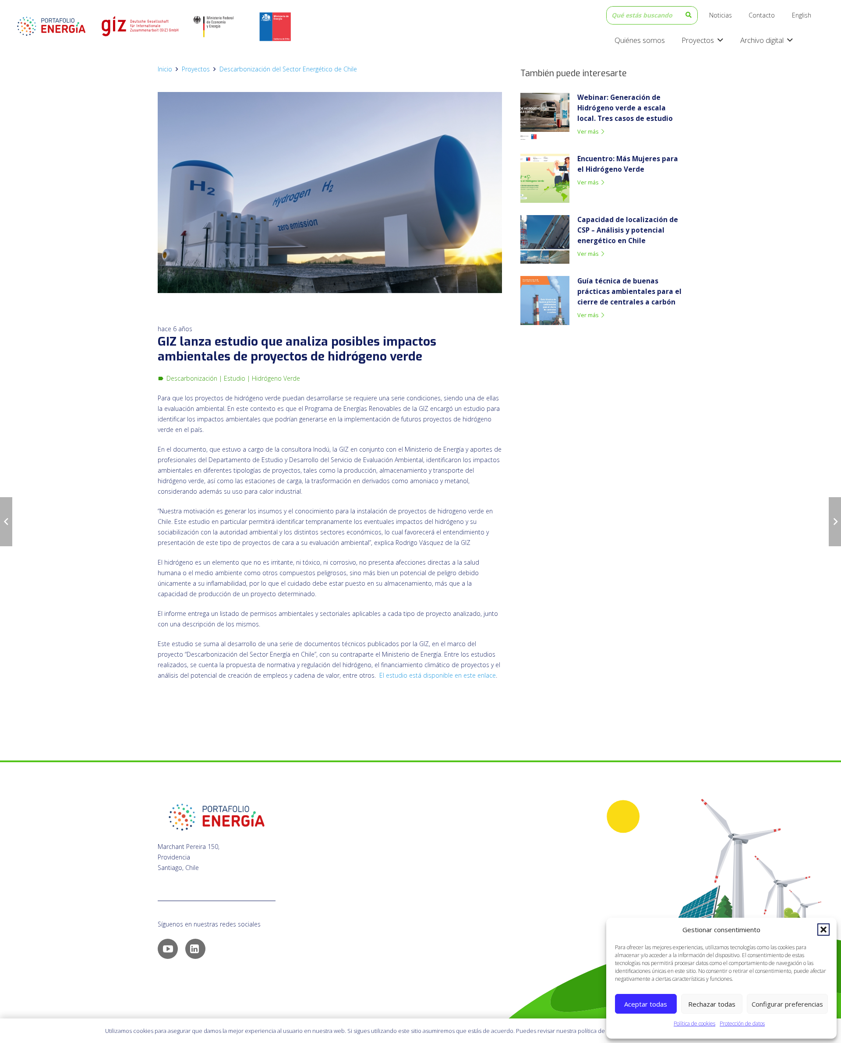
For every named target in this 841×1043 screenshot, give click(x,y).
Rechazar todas (711, 1004)
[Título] (139, 26)
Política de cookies (694, 1023)
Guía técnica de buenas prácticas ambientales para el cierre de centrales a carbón (629, 291)
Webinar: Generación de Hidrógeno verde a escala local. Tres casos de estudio (625, 108)
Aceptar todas (645, 1004)
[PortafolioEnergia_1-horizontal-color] (51, 26)
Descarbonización (191, 378)
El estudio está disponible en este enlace (437, 675)
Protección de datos (742, 1023)
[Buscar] (688, 15)
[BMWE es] (220, 26)
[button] (823, 929)
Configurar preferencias (787, 1004)
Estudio (234, 378)
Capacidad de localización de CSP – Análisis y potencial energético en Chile (627, 231)
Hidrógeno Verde (276, 378)
